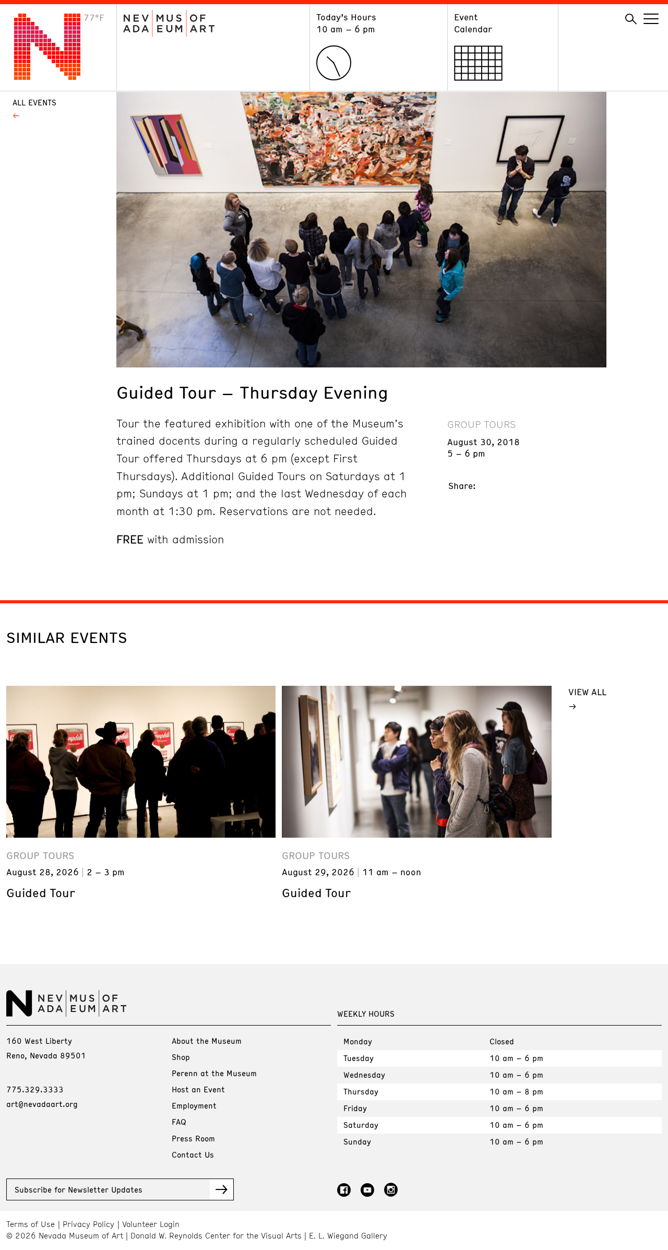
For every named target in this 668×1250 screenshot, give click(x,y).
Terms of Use (30, 1224)
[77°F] (55, 76)
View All (587, 691)
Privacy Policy (88, 1224)
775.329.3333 (35, 1089)
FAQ (179, 1121)
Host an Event (198, 1089)
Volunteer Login (151, 1224)
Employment (194, 1105)
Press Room (193, 1138)
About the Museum (207, 1040)
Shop (181, 1057)
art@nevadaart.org (42, 1104)
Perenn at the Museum (214, 1073)
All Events (34, 102)
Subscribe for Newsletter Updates (78, 1189)
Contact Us (193, 1154)
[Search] (631, 19)
